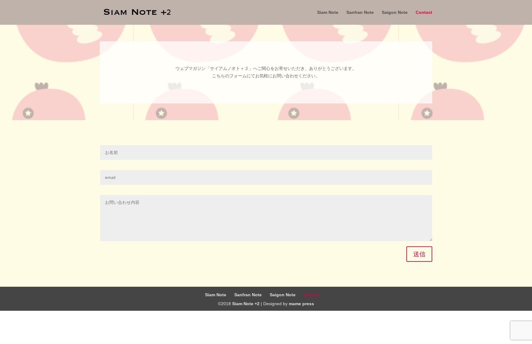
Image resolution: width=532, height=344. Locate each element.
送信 (419, 254)
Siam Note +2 (246, 303)
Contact (424, 12)
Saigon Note (395, 12)
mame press (301, 303)
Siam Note (327, 12)
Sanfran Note (360, 12)
